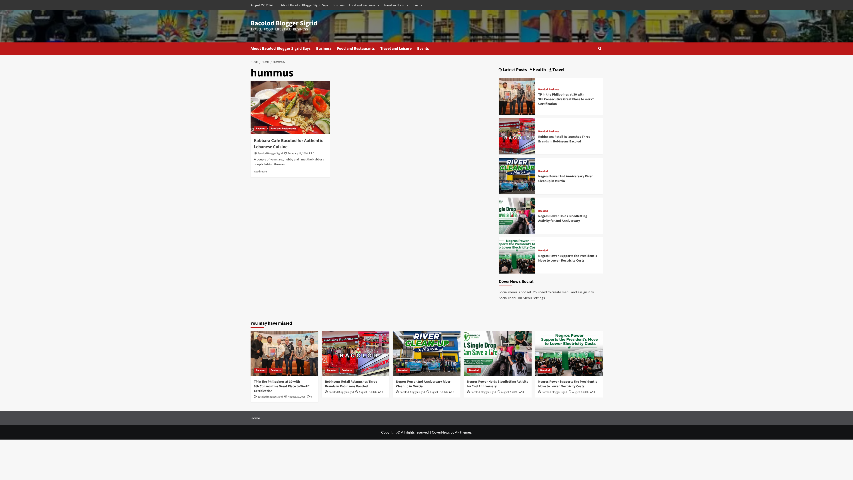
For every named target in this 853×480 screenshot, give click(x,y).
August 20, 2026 (296, 397)
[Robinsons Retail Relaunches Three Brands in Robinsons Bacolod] (517, 136)
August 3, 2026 (580, 392)
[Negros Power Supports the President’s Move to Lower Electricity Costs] (517, 255)
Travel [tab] (558, 70)
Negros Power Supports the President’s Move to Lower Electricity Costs (567, 258)
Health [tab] (539, 70)
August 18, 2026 (368, 392)
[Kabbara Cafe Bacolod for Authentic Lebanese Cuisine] (290, 107)
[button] (600, 48)
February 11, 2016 (298, 153)
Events (417, 5)
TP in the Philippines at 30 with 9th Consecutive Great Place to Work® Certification (566, 99)
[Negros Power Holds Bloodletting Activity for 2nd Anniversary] (517, 215)
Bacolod (260, 128)
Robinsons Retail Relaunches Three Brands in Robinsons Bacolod (564, 139)
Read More (260, 171)
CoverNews (441, 432)
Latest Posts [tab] (514, 70)
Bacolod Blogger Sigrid (284, 23)
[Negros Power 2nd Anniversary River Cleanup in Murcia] (517, 175)
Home (255, 418)
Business (339, 5)
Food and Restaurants (364, 5)
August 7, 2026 (509, 392)
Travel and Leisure (395, 5)
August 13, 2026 (439, 392)
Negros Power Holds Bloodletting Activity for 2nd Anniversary (562, 218)
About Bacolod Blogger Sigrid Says (304, 5)
